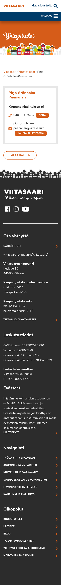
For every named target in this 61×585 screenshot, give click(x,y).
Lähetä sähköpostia (31, 133)
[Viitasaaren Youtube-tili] (26, 209)
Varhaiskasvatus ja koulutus (25, 480)
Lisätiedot (11, 432)
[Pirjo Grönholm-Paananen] (13, 6)
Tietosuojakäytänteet (19, 320)
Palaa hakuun (20, 155)
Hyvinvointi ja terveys (20, 487)
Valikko (46, 16)
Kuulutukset (12, 519)
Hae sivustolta (42, 5)
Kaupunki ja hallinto (19, 494)
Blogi (7, 534)
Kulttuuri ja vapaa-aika (20, 472)
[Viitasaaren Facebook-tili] (7, 209)
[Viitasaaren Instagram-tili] (16, 209)
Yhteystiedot (26, 72)
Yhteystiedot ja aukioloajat (24, 548)
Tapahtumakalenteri (18, 541)
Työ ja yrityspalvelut (19, 458)
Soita (42, 115)
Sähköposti (12, 246)
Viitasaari (9, 72)
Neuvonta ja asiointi (18, 555)
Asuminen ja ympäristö (20, 465)
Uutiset (9, 526)
